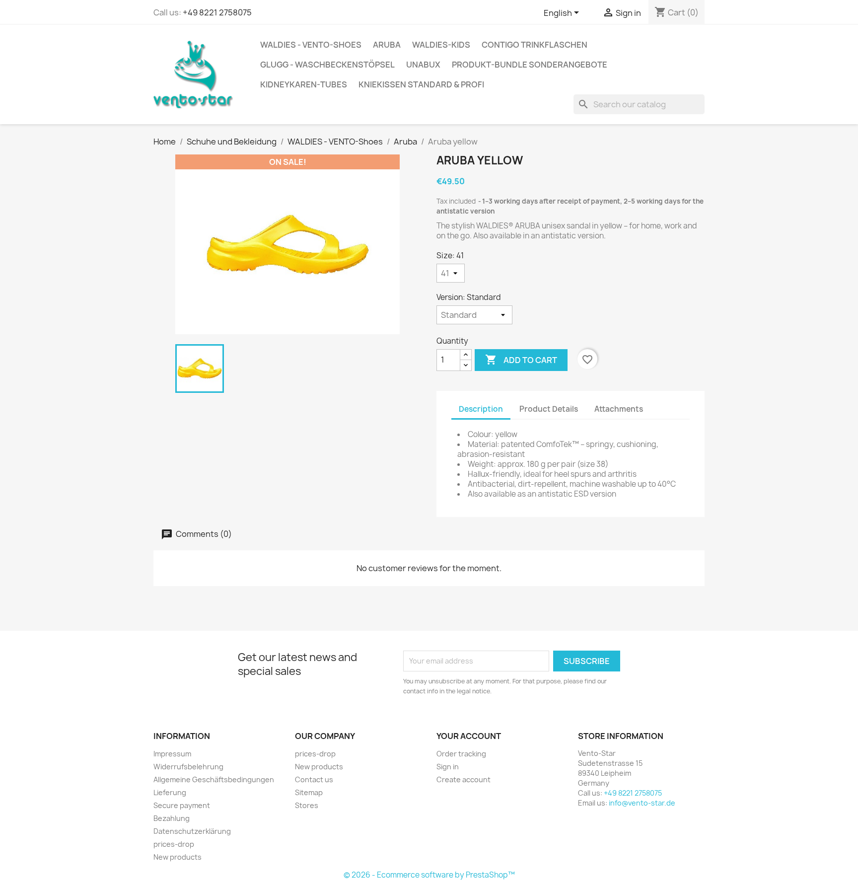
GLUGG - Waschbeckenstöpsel (327, 64)
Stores (306, 805)
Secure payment (181, 805)
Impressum (172, 753)
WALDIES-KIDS (441, 44)
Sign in (447, 766)
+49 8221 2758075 (217, 12)
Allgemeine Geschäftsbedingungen (213, 779)
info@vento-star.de (642, 803)
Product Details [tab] (548, 409)
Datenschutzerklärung (192, 831)
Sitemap (309, 792)
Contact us (314, 779)
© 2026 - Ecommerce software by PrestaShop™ (429, 875)
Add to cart (521, 360)
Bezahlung (171, 818)
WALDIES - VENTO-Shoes (310, 44)
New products (177, 857)
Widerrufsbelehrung (188, 766)
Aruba (387, 44)
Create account (463, 779)
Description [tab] (481, 409)
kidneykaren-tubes (303, 84)
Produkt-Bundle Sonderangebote (529, 64)
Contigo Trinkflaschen (534, 44)
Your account (468, 736)
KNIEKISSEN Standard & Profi (421, 84)
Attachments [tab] (618, 409)
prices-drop (173, 844)
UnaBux (423, 64)
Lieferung (169, 792)
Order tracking (461, 753)
